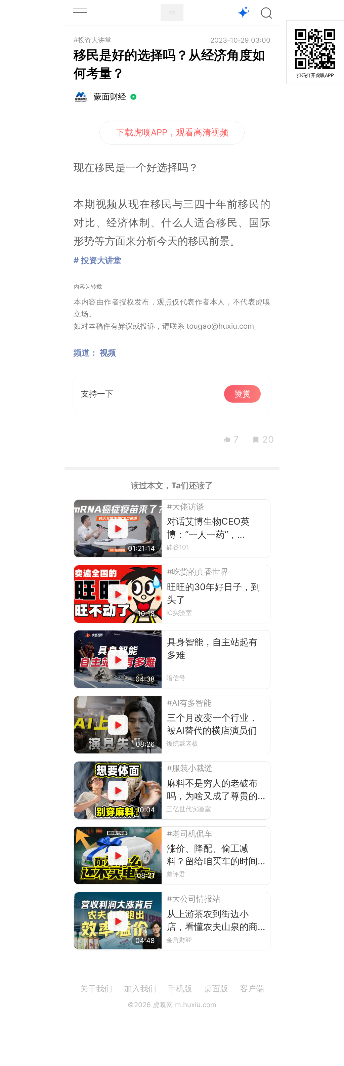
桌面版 (216, 988)
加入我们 (140, 988)
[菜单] (79, 12)
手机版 (180, 988)
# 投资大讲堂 (97, 260)
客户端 (252, 988)
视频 (108, 353)
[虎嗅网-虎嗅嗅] (244, 13)
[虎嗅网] (172, 12)
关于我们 (96, 988)
